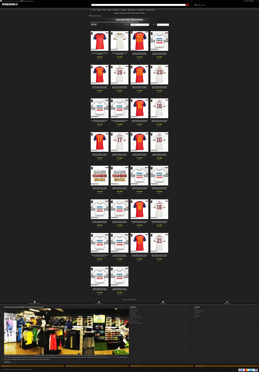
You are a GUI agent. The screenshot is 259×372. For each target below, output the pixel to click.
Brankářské (123, 10)
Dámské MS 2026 (150, 10)
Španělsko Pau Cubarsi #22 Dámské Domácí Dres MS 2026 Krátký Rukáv (139, 53)
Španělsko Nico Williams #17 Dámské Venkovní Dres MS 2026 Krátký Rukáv (119, 154)
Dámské (109, 10)
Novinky (196, 314)
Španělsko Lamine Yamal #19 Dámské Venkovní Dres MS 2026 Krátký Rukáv (119, 87)
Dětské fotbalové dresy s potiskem (112, 355)
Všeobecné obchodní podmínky (136, 317)
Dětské (104, 10)
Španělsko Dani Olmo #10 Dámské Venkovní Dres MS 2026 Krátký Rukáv (159, 154)
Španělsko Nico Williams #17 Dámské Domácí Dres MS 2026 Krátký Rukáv (99, 154)
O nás (131, 319)
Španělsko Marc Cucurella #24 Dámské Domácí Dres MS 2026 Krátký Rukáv (139, 188)
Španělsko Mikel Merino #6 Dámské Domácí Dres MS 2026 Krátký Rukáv (100, 289)
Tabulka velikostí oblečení (135, 316)
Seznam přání (197, 312)
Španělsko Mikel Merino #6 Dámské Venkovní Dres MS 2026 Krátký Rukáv (119, 289)
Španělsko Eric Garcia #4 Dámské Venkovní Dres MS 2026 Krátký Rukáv (119, 255)
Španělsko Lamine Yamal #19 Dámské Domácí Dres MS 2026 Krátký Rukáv (99, 87)
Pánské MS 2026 (141, 10)
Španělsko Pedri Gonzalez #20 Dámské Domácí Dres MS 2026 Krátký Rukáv (139, 87)
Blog (196, 317)
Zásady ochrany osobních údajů (136, 323)
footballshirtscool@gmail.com (28, 1)
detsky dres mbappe (5, 365)
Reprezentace (116, 10)
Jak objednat (132, 312)
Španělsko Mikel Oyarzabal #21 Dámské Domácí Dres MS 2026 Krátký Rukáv (139, 255)
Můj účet (196, 309)
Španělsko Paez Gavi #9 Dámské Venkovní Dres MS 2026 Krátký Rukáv (119, 121)
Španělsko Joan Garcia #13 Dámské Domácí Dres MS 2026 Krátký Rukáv (100, 222)
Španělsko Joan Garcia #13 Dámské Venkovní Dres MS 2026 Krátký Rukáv (119, 222)
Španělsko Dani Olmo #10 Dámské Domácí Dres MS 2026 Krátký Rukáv (139, 154)
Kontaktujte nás (133, 314)
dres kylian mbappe (69, 365)
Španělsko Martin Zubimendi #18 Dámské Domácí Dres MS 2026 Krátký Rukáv (139, 222)
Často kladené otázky (134, 309)
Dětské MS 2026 (131, 10)
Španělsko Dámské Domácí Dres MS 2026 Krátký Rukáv (100, 53)
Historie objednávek (199, 310)
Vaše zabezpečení (133, 321)
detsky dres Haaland (199, 365)
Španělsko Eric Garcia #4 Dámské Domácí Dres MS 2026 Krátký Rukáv (100, 255)
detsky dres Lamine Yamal (136, 365)
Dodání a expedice (133, 310)
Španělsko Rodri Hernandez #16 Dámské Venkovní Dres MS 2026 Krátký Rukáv (159, 121)
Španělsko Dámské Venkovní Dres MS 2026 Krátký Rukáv (119, 53)
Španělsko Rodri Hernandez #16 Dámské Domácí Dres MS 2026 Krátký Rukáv (139, 121)
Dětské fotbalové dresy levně (17, 369)
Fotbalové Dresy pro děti (113, 357)
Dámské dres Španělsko (96, 15)
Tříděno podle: (126, 24)
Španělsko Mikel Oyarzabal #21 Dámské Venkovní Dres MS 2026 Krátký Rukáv (159, 255)
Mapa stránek (197, 316)
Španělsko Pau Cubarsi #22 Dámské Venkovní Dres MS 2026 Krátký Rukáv (159, 53)
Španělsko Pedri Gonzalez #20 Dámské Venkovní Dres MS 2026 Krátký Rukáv (159, 87)
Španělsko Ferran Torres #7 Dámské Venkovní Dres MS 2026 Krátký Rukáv (119, 188)
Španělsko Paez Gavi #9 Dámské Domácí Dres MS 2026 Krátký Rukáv (100, 121)
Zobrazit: (154, 24)
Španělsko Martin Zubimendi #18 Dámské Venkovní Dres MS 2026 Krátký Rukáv (159, 222)
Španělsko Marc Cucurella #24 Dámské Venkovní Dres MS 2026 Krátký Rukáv (159, 188)
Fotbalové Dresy (30, 355)
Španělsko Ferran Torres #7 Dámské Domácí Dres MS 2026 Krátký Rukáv (100, 188)
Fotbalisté (99, 10)
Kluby (94, 10)
